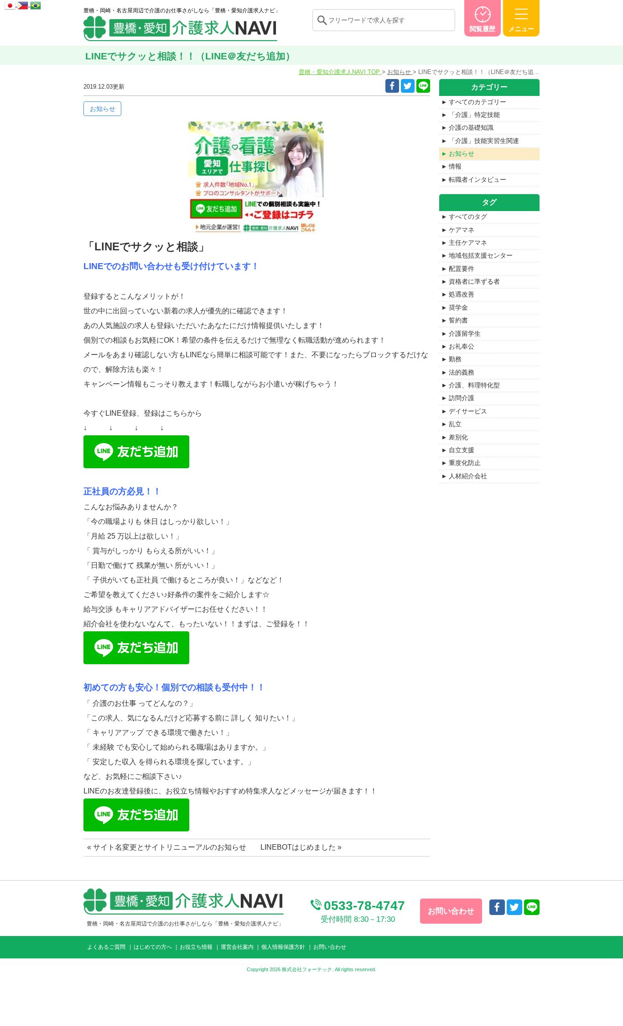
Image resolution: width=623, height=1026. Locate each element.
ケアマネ (461, 229)
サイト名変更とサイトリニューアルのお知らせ (169, 847)
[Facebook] (392, 86)
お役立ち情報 (196, 947)
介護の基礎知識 (471, 127)
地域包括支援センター (481, 255)
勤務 (455, 359)
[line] (423, 86)
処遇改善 (461, 294)
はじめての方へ (153, 947)
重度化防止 (465, 462)
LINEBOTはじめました (298, 847)
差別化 (458, 437)
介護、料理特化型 (474, 385)
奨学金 (458, 307)
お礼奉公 (461, 346)
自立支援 (461, 450)
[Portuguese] (35, 4)
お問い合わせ (329, 947)
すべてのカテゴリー (477, 102)
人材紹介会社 (468, 476)
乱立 (455, 424)
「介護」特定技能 (474, 114)
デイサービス (468, 411)
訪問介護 (461, 398)
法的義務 (461, 372)
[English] (23, 4)
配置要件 (461, 268)
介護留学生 (465, 333)
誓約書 (458, 320)
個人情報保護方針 (283, 947)
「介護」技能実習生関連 (484, 140)
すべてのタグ (468, 216)
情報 (455, 166)
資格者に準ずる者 (474, 281)
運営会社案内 (237, 947)
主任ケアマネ (468, 242)
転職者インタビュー (477, 179)
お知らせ (461, 153)
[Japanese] (11, 4)
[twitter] (408, 86)
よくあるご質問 (106, 947)
